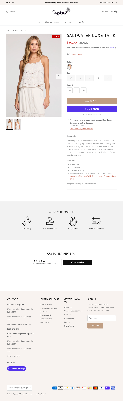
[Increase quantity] (83, 90)
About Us (68, 307)
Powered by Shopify (39, 394)
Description (72, 136)
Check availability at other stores (81, 129)
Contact (67, 315)
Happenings (69, 318)
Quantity (70, 85)
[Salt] (69, 66)
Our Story (69, 22)
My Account (45, 315)
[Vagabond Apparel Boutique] (61, 11)
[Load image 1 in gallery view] (34, 75)
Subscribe (95, 326)
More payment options (92, 115)
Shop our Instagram (52, 22)
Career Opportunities (73, 311)
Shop (38, 22)
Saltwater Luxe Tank (19, 30)
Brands (67, 322)
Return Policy (46, 304)
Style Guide (81, 22)
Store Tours (69, 326)
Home (8, 30)
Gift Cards (44, 322)
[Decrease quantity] (70, 90)
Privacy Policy (46, 319)
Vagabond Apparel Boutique (22, 394)
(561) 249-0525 (14, 329)
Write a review (77, 262)
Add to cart (91, 101)
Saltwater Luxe (75, 54)
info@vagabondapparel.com (19, 324)
